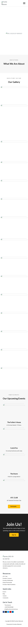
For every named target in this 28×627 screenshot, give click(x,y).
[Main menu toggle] (24, 3)
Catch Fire (14, 448)
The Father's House (14, 422)
